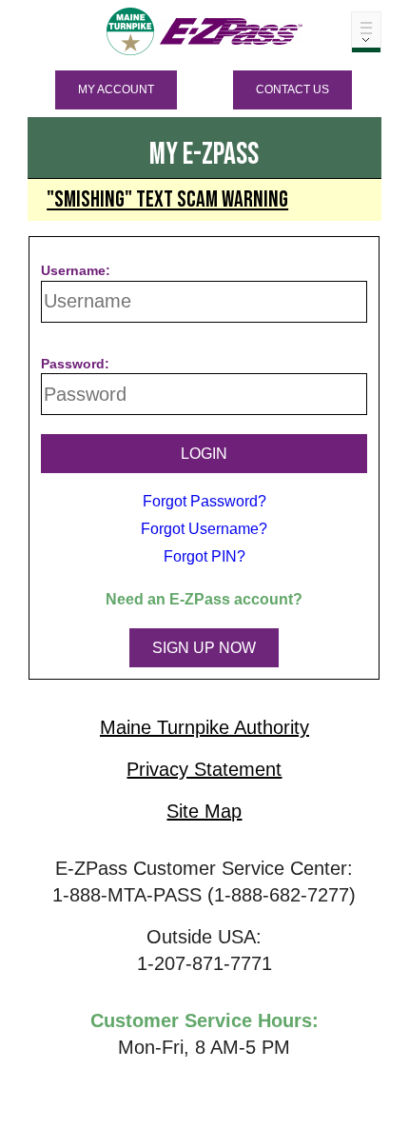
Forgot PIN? (204, 556)
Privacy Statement (204, 769)
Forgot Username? (204, 529)
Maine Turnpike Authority (204, 727)
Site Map (204, 811)
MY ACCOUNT (116, 89)
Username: (75, 270)
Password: (75, 363)
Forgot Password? (204, 501)
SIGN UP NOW (204, 648)
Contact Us (292, 89)
